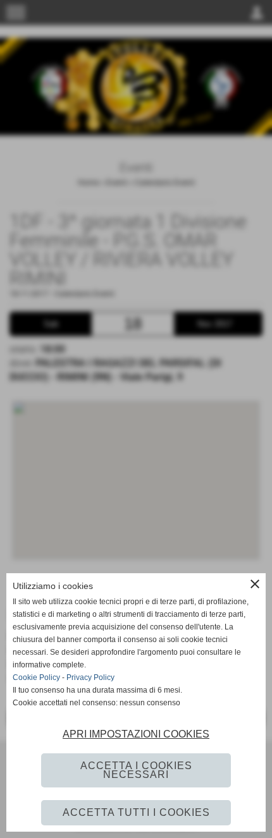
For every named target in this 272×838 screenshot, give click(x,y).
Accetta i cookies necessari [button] (136, 770)
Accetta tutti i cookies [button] (136, 812)
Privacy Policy (90, 677)
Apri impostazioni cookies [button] (136, 734)
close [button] (255, 584)
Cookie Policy (36, 677)
